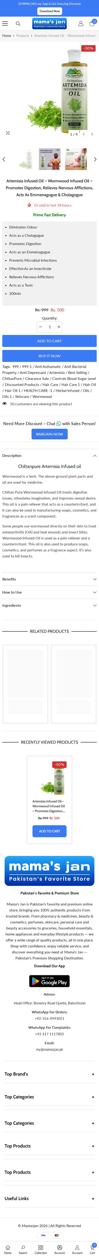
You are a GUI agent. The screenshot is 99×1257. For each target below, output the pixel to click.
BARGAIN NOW (49, 434)
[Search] (18, 24)
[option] (49, 91)
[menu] (5, 23)
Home (6, 36)
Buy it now (50, 356)
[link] (25, 702)
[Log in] (80, 23)
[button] (84, 134)
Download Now (50, 11)
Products (22, 36)
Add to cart (49, 341)
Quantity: (49, 318)
